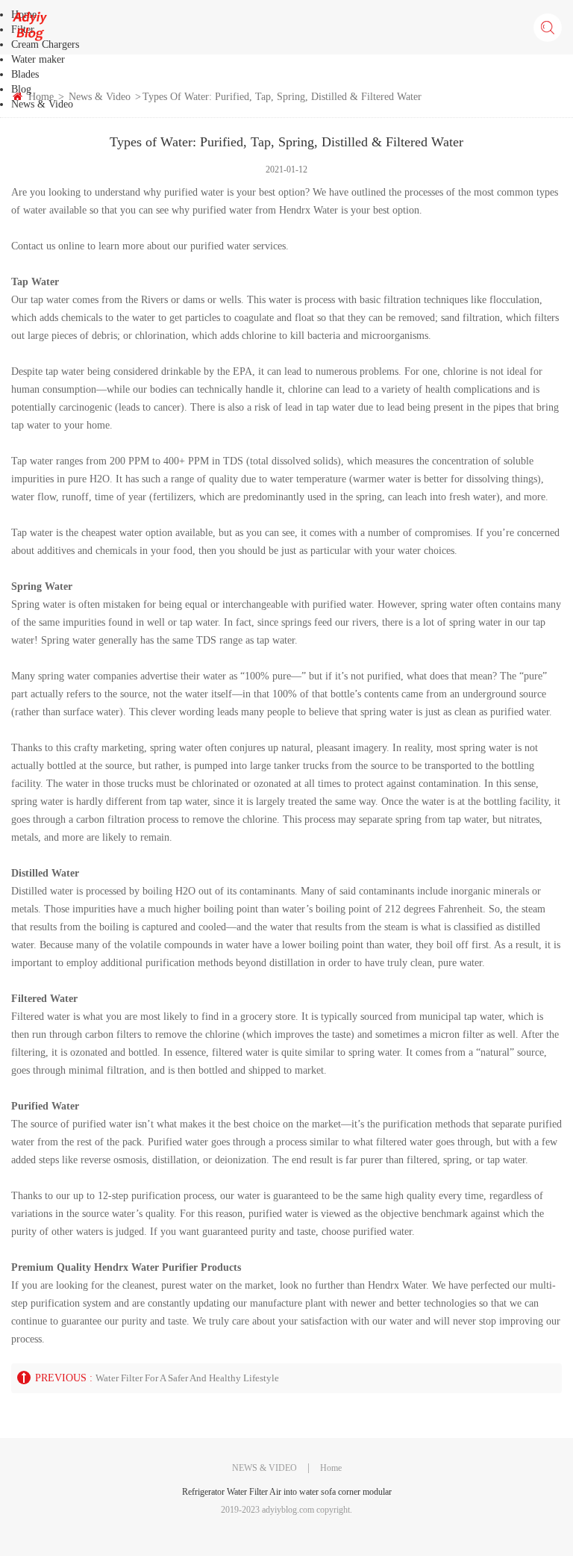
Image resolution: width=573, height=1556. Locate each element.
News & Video (42, 104)
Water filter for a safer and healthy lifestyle (187, 1378)
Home (331, 1468)
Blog (21, 89)
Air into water (294, 1492)
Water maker (38, 59)
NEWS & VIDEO (264, 1468)
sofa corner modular (356, 1492)
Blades (25, 74)
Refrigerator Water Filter (225, 1492)
